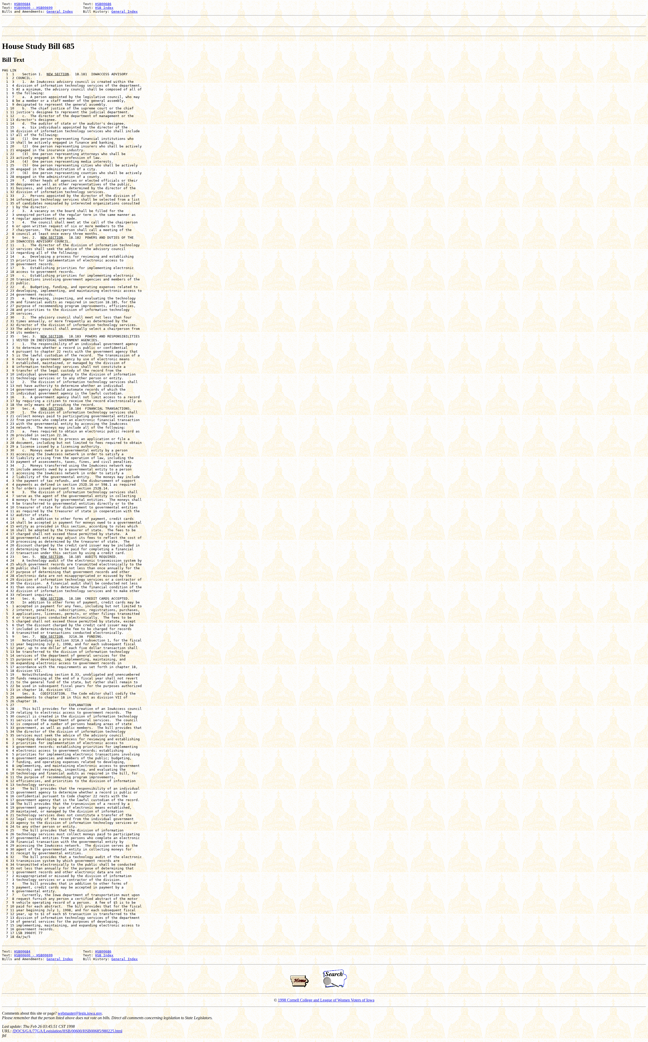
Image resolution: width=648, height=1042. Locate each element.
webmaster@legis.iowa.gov (80, 1013)
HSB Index (104, 8)
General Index (60, 11)
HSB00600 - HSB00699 (33, 8)
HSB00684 (22, 4)
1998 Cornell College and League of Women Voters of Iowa (326, 1000)
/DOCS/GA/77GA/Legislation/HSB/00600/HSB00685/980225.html (67, 1031)
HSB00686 (103, 4)
